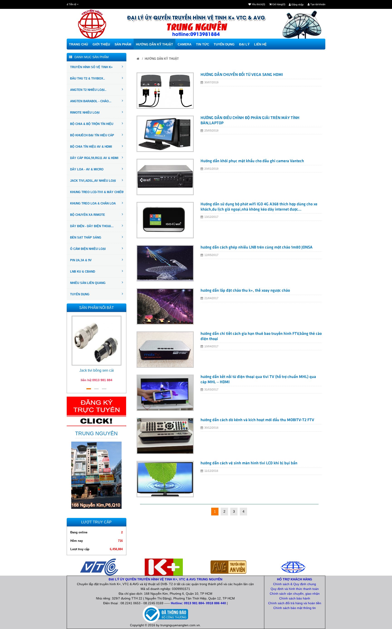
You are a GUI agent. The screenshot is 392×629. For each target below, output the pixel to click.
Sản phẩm (123, 44)
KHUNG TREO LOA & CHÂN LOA (93, 203)
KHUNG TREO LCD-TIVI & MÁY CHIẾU (96, 192)
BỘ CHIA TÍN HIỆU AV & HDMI (91, 146)
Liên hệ (260, 44)
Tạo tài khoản (317, 4)
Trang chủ (78, 44)
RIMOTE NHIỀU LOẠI (85, 112)
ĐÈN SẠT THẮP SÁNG (85, 237)
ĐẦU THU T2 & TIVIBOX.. (87, 78)
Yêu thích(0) (258, 4)
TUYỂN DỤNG (79, 294)
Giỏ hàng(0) (278, 4)
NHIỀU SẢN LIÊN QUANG (87, 283)
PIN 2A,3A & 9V (81, 260)
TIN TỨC (202, 44)
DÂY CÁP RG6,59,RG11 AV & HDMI (94, 158)
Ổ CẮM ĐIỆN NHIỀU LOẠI (88, 249)
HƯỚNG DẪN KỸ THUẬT (162, 58)
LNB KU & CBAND (82, 271)
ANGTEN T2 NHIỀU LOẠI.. (88, 90)
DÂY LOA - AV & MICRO (86, 169)
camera (184, 44)
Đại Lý (244, 44)
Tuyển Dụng (224, 44)
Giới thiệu (101, 44)
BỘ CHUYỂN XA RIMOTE (87, 214)
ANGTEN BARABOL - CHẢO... (90, 101)
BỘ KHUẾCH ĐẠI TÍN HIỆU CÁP (92, 135)
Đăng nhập (297, 4)
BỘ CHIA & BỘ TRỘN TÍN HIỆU (91, 124)
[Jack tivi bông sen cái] (96, 340)
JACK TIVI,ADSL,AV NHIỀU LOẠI (93, 180)
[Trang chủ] (138, 58)
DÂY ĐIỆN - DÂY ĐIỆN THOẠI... (92, 226)
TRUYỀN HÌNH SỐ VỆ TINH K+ (91, 67)
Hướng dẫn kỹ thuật (154, 44)
